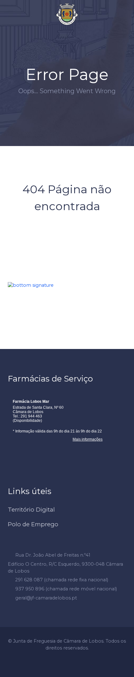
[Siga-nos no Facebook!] (61, 29)
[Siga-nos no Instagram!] (73, 29)
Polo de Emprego (33, 524)
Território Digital (31, 509)
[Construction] (67, 14)
